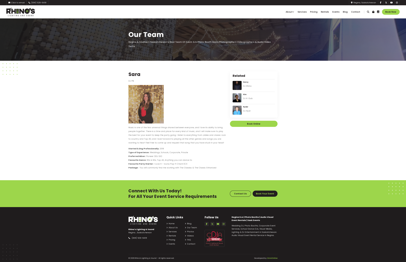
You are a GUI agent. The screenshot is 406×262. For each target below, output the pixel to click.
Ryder (245, 107)
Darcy (245, 82)
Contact (355, 11)
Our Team (192, 227)
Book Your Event (265, 193)
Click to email (18, 2)
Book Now (390, 11)
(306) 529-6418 (38, 2)
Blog (345, 11)
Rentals (325, 11)
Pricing (314, 11)
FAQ (189, 239)
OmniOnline (272, 258)
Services (302, 11)
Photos (190, 231)
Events (335, 11)
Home (171, 223)
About (289, 11)
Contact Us (240, 193)
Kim (244, 94)
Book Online (253, 123)
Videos (190, 235)
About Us (173, 227)
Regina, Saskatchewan (364, 2)
